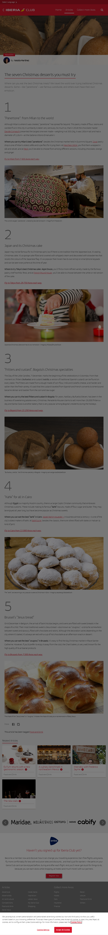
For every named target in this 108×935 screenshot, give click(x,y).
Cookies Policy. (76, 922)
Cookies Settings (43, 930)
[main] (54, 923)
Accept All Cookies (63, 930)
